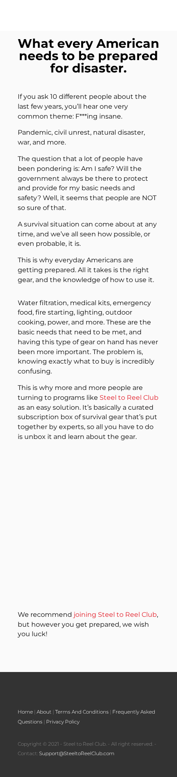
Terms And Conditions (82, 712)
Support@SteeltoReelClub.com (76, 753)
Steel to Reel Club (129, 397)
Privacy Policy (62, 722)
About (44, 712)
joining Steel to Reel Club (115, 614)
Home (25, 712)
